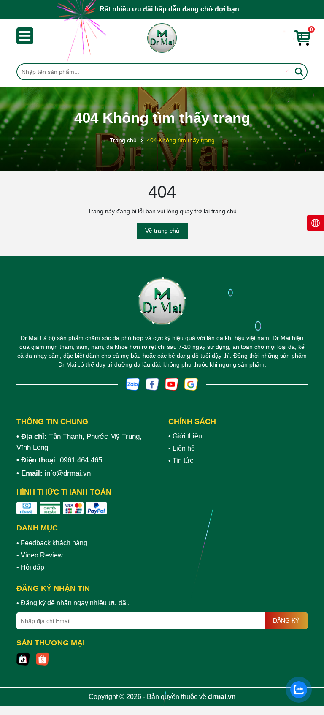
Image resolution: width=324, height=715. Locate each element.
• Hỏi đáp (30, 567)
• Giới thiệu (185, 436)
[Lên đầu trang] (307, 664)
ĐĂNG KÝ (286, 620)
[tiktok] (23, 658)
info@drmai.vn (68, 473)
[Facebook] (152, 384)
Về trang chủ (162, 230)
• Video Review (39, 555)
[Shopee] (42, 658)
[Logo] (162, 301)
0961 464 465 (81, 460)
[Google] (191, 384)
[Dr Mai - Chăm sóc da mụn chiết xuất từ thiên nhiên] (162, 38)
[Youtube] (171, 384)
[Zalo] (133, 384)
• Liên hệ (181, 448)
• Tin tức (180, 460)
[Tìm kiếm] (299, 71)
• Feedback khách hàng (51, 542)
